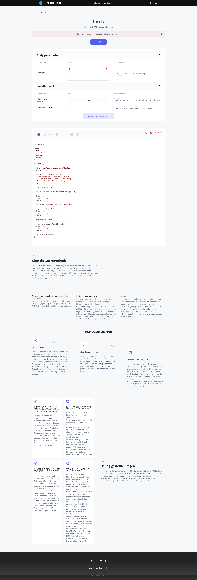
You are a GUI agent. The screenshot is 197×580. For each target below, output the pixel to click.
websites (99, 568)
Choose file (88, 100)
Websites (107, 3)
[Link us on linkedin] (105, 560)
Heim (90, 568)
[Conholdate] (50, 3)
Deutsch (154, 3)
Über (115, 3)
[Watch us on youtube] (101, 560)
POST (98, 42)
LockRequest (118, 74)
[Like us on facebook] (91, 560)
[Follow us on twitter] (96, 560)
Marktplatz (96, 3)
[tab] (39, 134)
